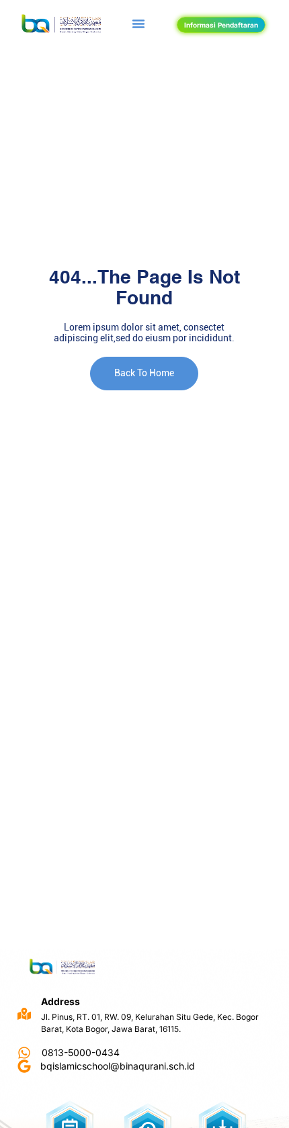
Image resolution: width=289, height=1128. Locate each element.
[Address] (24, 1014)
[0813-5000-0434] (24, 1052)
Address (60, 1001)
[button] (138, 23)
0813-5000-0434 (81, 1052)
